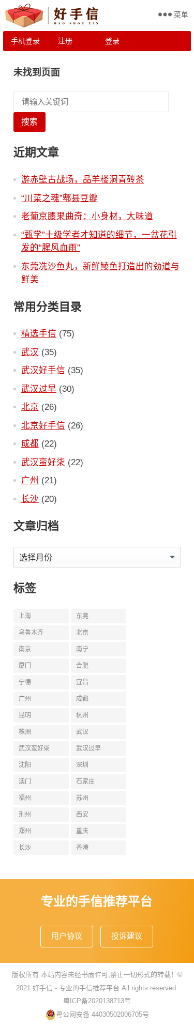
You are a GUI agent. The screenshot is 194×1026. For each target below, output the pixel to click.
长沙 (30, 498)
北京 (30, 406)
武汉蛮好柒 (43, 462)
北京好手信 (43, 425)
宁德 (25, 682)
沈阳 (25, 765)
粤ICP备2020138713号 (97, 1001)
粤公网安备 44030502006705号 (102, 1014)
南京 (25, 649)
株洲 (25, 732)
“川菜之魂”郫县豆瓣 (59, 198)
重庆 (82, 831)
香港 (82, 847)
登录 (112, 41)
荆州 (25, 814)
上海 (25, 616)
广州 (30, 480)
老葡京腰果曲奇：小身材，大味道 (87, 216)
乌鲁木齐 (31, 632)
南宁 (82, 649)
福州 (25, 798)
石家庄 (85, 781)
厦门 (25, 665)
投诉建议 (126, 935)
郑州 (25, 831)
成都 (30, 443)
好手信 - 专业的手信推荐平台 (76, 988)
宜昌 (82, 682)
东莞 (82, 616)
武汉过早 (38, 388)
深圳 (82, 765)
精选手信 (38, 333)
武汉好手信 (43, 370)
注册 (65, 41)
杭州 (82, 715)
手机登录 (25, 41)
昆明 (25, 715)
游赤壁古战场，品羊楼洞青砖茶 (82, 179)
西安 (82, 814)
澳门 (25, 781)
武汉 (30, 352)
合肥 (82, 665)
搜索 (29, 121)
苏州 (82, 798)
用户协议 (66, 935)
